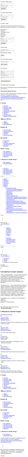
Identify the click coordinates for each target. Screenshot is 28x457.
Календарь (6, 123)
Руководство (6, 140)
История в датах (7, 107)
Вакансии (5, 145)
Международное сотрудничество (14, 208)
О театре (5, 105)
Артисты (5, 142)
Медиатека (6, 112)
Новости (5, 184)
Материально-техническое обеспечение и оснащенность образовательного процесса (16, 197)
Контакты (5, 156)
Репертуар (5, 180)
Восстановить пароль (6, 52)
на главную (6, 258)
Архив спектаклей (7, 135)
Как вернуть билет (8, 155)
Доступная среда (10, 199)
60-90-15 (5, 223)
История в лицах (7, 108)
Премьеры (5, 132)
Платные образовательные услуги (14, 201)
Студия (5, 113)
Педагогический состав (12, 195)
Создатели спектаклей (8, 143)
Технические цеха (7, 144)
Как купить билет (7, 124)
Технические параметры (9, 111)
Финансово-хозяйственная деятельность (16, 202)
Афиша (5, 121)
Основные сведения (11, 188)
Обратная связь (7, 114)
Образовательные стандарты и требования (16, 212)
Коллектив (6, 182)
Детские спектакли (8, 131)
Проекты (5, 133)
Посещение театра (7, 152)
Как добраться (6, 151)
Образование (9, 193)
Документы (6, 109)
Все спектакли (7, 129)
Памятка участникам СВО (9, 116)
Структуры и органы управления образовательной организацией (14, 190)
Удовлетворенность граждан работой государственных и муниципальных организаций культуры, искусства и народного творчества (13, 97)
